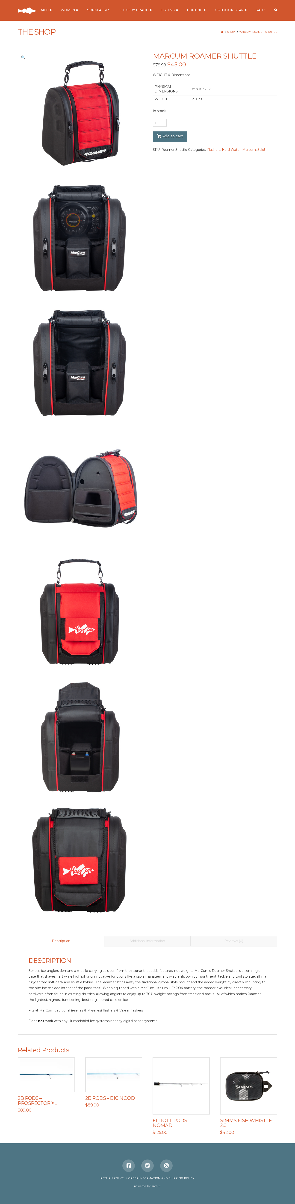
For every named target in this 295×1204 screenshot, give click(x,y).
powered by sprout (147, 1186)
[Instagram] (166, 1166)
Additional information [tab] (147, 941)
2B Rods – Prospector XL (37, 1100)
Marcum (249, 150)
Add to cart (172, 136)
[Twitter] (147, 1166)
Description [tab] (61, 941)
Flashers (213, 150)
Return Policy (112, 1178)
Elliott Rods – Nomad (171, 1123)
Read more (48, 1084)
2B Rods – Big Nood (110, 1098)
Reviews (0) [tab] (233, 941)
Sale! (261, 150)
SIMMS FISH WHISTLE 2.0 (246, 1123)
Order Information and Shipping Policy (161, 1178)
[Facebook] (128, 1166)
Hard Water (231, 150)
